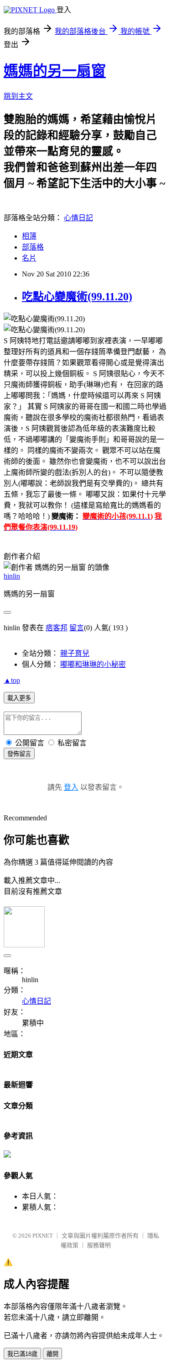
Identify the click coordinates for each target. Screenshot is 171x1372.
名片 (29, 258)
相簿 (29, 236)
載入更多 (19, 698)
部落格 (33, 247)
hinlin (12, 576)
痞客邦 (56, 628)
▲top (12, 680)
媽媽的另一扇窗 (55, 71)
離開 (52, 1354)
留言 (76, 628)
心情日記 (78, 218)
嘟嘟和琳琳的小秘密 (93, 664)
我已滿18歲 (22, 1354)
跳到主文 (18, 96)
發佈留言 (19, 753)
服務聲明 (99, 1245)
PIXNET (42, 1235)
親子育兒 (74, 653)
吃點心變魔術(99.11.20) (77, 297)
